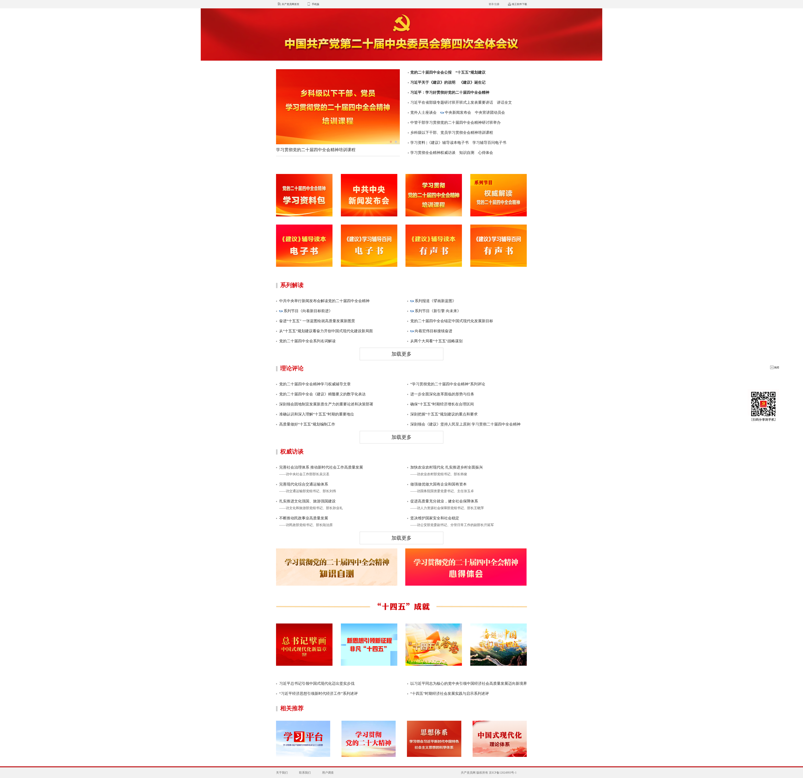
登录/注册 (494, 4)
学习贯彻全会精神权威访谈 (432, 153)
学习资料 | (418, 143)
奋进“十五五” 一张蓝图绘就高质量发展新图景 (317, 321)
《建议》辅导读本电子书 (448, 143)
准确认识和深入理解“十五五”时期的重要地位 (316, 414)
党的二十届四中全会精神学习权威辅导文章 (315, 384)
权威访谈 (292, 451)
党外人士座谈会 (423, 112)
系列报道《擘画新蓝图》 (435, 301)
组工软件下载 (519, 4)
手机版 (315, 4)
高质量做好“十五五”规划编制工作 (307, 424)
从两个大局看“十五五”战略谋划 (436, 341)
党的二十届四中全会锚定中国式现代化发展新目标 (451, 321)
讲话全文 (504, 102)
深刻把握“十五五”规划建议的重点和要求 (444, 414)
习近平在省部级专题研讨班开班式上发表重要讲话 (451, 102)
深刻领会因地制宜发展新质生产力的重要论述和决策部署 (326, 404)
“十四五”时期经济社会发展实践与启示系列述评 (449, 693)
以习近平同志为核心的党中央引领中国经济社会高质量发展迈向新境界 (468, 683)
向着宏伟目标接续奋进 (433, 331)
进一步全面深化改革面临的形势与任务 (442, 394)
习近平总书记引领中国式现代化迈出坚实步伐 (316, 683)
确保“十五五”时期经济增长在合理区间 (442, 404)
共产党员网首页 (290, 4)
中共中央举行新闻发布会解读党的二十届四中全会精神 (324, 301)
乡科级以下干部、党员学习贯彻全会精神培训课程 (451, 132)
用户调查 (328, 772)
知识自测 (466, 153)
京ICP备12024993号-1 (503, 772)
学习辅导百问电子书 (489, 143)
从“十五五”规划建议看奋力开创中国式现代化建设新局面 (326, 331)
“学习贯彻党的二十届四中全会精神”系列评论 (447, 384)
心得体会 (485, 153)
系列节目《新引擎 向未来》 (437, 311)
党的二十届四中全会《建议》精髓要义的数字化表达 (322, 394)
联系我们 (305, 772)
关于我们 (282, 772)
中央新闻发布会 (458, 112)
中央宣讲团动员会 (490, 112)
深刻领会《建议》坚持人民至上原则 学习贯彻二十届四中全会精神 (465, 424)
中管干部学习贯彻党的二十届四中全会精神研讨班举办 (455, 122)
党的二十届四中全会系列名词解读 (307, 341)
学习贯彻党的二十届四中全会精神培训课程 (315, 149)
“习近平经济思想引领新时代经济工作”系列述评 (318, 693)
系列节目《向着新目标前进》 (307, 311)
